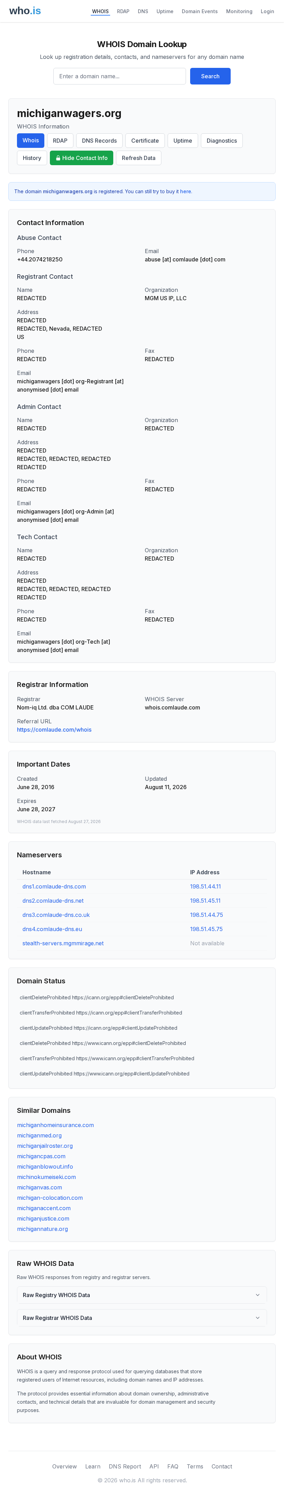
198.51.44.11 (205, 886)
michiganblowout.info (45, 1166)
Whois (31, 140)
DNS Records (99, 140)
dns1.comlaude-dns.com (54, 886)
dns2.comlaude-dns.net (53, 900)
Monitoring (239, 11)
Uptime (165, 11)
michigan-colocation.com (50, 1197)
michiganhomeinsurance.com (55, 1125)
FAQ (172, 1466)
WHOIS (100, 11)
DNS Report (125, 1466)
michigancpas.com (41, 1156)
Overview (64, 1466)
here (185, 191)
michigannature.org (42, 1228)
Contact (222, 1466)
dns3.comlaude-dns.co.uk (56, 914)
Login (267, 11)
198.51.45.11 (205, 900)
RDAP (123, 11)
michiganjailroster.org (45, 1145)
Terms (195, 1466)
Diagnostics (222, 140)
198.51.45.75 (206, 929)
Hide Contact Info (85, 157)
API (154, 1466)
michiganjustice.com (43, 1218)
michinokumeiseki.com (46, 1176)
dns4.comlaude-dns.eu (52, 929)
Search (210, 76)
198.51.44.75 (206, 914)
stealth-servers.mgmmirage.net (63, 943)
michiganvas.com (39, 1187)
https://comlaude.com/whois (54, 729)
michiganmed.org (39, 1135)
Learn (92, 1466)
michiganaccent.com (44, 1208)
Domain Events (200, 11)
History (32, 157)
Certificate (145, 140)
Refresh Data (139, 157)
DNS (143, 11)
